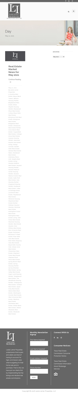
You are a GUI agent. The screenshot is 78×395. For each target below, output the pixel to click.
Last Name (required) (37, 349)
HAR (9, 159)
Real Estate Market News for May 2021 (15, 70)
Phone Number (35, 367)
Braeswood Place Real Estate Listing (14, 111)
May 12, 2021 (12, 88)
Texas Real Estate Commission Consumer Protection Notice (62, 353)
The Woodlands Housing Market (14, 280)
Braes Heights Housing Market (13, 107)
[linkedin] (68, 1)
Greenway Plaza (13, 157)
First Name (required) (37, 340)
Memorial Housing (14, 199)
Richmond (16, 232)
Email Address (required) (38, 358)
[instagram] (72, 1)
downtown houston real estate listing (14, 142)
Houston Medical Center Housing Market (13, 171)
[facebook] (65, 1)
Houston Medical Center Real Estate (14, 176)
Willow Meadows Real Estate (14, 310)
